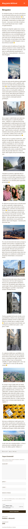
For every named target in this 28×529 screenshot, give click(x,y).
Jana (11, 451)
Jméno (4, 481)
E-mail (4, 487)
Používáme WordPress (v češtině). (9, 527)
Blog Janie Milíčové (9, 3)
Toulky (15, 451)
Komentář (5, 463)
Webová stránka (6, 492)
